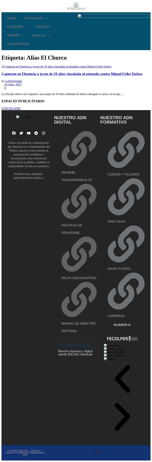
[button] (122, 379)
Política (42, 26)
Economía (15, 26)
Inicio (11, 18)
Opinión (13, 35)
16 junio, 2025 (13, 84)
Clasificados (18, 43)
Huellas (39, 35)
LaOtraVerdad (13, 81)
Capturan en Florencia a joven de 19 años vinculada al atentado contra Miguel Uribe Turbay (72, 74)
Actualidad (33, 18)
